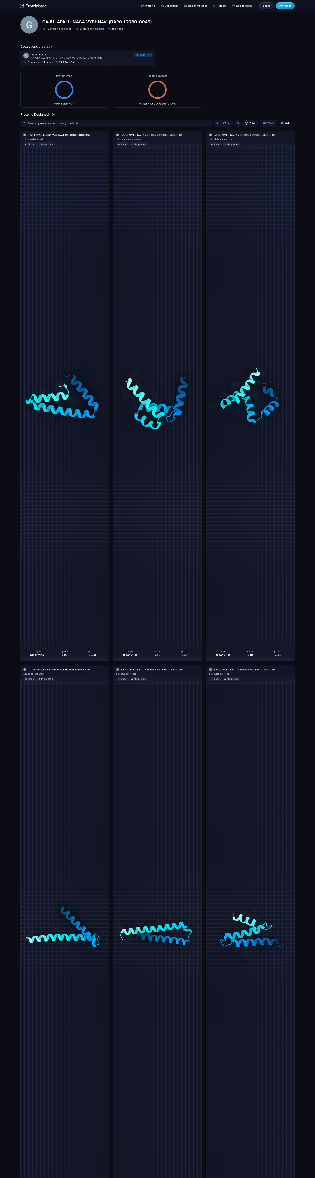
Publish (266, 5)
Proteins (150, 5)
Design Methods (197, 5)
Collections (171, 5)
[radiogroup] (277, 123)
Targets (221, 5)
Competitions (244, 5)
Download (285, 5)
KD (221, 123)
